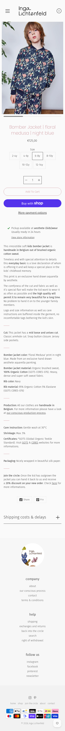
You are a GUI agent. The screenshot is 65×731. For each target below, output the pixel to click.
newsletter (32, 676)
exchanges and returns (33, 626)
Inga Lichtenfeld (36, 723)
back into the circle (32, 631)
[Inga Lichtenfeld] (32, 11)
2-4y (14, 155)
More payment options (32, 212)
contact (32, 595)
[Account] (52, 11)
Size (32, 149)
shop (20, 703)
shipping (32, 621)
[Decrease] (26, 180)
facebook (32, 666)
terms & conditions (32, 600)
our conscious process (33, 590)
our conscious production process (26, 413)
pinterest (32, 671)
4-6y (26, 155)
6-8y (37, 155)
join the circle (31, 703)
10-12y (25, 164)
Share (26, 499)
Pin (42, 499)
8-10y (50, 155)
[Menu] (8, 11)
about (32, 586)
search (32, 635)
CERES (34, 442)
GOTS (25, 442)
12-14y (39, 164)
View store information (22, 237)
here (54, 483)
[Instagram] (30, 697)
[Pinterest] (35, 697)
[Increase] (39, 180)
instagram (32, 661)
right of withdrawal (32, 640)
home (13, 703)
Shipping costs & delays (25, 517)
